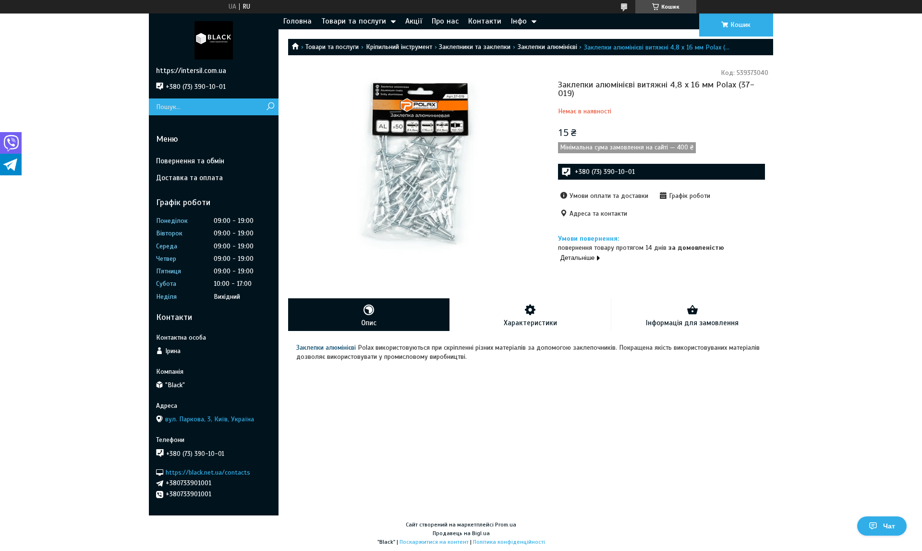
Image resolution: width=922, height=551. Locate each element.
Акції (413, 21)
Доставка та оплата (189, 177)
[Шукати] (270, 106)
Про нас (445, 21)
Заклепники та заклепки (474, 47)
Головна (297, 21)
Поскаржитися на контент (434, 542)
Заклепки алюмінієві (547, 47)
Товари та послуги (353, 21)
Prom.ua (505, 524)
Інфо (519, 21)
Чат (889, 526)
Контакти (484, 21)
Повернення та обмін (190, 161)
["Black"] (213, 40)
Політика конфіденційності (509, 542)
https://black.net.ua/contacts (208, 472)
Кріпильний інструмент (399, 47)
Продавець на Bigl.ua (461, 533)
